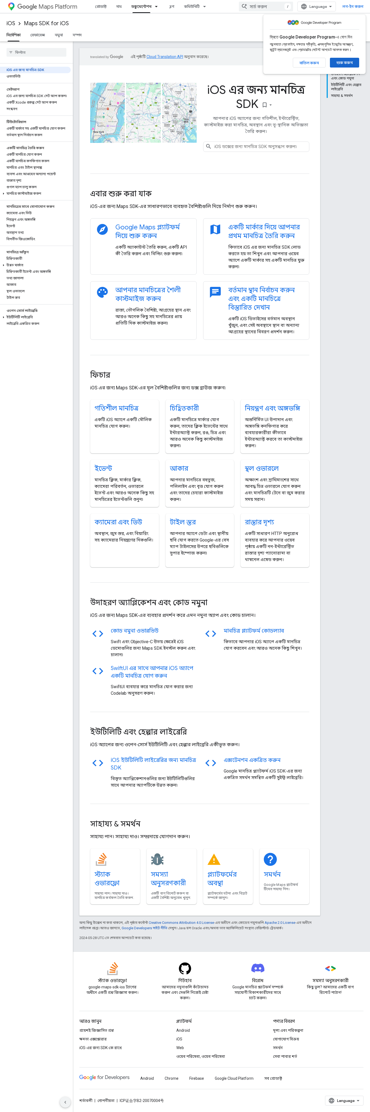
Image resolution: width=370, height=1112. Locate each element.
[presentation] (199, 194)
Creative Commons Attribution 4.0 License (181, 923)
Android (183, 1030)
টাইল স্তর (183, 522)
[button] (35, 193)
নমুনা (59, 35)
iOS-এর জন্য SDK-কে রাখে (100, 1048)
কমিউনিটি (192, 6)
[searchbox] (36, 52)
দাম (119, 6)
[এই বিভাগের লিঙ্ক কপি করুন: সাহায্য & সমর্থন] (147, 824)
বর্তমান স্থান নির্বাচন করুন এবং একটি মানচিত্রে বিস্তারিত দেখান (261, 299)
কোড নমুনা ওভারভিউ (134, 630)
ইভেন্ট (103, 468)
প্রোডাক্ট (101, 6)
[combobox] (266, 6)
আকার (179, 468)
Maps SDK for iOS (46, 23)
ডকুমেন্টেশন (141, 6)
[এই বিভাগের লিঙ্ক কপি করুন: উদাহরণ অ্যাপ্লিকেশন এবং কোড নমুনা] (214, 603)
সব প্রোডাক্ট (273, 1078)
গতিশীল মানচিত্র (117, 408)
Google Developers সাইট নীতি (144, 928)
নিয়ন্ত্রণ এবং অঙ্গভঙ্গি (272, 408)
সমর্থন (272, 874)
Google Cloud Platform (234, 1078)
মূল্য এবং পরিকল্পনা (288, 1030)
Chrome (171, 1078)
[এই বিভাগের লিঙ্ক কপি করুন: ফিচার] (117, 376)
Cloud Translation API (165, 57)
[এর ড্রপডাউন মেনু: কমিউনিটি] (206, 6)
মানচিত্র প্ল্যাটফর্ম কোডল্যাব (254, 630)
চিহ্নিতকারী (184, 408)
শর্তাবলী (85, 1100)
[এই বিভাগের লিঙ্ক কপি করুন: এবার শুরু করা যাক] (159, 194)
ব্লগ (171, 6)
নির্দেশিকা (14, 35)
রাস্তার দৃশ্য (259, 522)
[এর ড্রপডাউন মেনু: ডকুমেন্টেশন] (157, 6)
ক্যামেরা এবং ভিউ (118, 522)
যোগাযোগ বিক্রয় (286, 1039)
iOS (11, 23)
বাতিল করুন (309, 62)
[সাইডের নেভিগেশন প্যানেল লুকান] (65, 1102)
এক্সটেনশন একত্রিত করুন (252, 760)
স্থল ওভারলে (262, 468)
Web (180, 1048)
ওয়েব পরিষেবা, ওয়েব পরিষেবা (200, 1056)
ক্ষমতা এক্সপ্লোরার (93, 1039)
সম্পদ (77, 35)
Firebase (196, 1078)
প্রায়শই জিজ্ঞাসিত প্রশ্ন (96, 1030)
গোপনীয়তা (106, 1100)
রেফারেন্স (37, 35)
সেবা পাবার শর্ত (285, 1056)
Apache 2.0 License (280, 923)
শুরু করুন (344, 62)
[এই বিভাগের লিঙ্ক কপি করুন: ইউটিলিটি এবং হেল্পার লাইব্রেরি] (194, 732)
